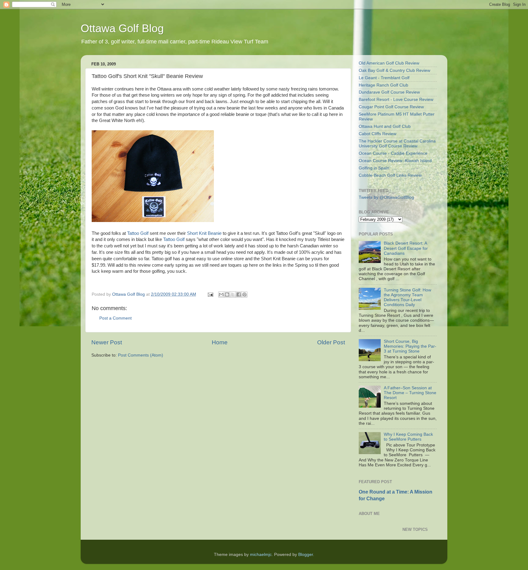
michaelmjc (261, 554)
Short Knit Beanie (204, 233)
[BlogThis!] (227, 294)
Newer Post (106, 342)
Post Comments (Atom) (140, 355)
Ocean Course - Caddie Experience (393, 153)
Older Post (331, 342)
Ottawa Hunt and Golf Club (385, 126)
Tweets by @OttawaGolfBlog (386, 197)
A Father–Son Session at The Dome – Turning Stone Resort (410, 393)
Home (220, 342)
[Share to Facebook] (239, 294)
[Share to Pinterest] (244, 294)
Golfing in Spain (374, 168)
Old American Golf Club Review (389, 63)
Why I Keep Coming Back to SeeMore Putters (408, 437)
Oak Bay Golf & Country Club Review (394, 70)
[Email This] (221, 294)
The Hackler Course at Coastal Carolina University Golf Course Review (397, 143)
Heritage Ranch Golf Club (383, 85)
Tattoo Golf (137, 233)
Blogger (305, 554)
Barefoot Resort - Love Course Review (396, 99)
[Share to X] (233, 294)
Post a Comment (115, 318)
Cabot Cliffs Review (377, 133)
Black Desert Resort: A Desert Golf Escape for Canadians (406, 248)
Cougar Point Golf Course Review (391, 107)
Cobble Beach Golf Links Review (390, 175)
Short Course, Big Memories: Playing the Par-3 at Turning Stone (410, 346)
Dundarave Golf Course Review (389, 92)
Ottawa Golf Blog (122, 28)
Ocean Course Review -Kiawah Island (395, 160)
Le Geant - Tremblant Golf (384, 78)
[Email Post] (210, 294)
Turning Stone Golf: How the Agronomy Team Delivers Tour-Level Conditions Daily (407, 297)
